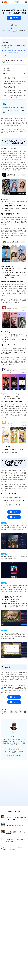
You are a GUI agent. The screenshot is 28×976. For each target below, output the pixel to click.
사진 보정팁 (6, 68)
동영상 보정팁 (6, 71)
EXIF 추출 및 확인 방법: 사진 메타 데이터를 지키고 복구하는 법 (13, 87)
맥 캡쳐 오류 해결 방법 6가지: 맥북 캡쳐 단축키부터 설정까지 (13, 78)
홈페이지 (5, 848)
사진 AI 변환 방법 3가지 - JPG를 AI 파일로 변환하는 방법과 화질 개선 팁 (13, 91)
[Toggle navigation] (26, 2)
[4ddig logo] (4, 2)
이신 (16, 25)
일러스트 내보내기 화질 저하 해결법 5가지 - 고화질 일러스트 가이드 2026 (13, 96)
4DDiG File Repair (6, 689)
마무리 (5, 55)
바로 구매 (15, 18)
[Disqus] (14, 784)
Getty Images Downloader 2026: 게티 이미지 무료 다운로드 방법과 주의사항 (13, 82)
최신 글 (5, 73)
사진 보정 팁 (8, 30)
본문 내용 (5, 42)
